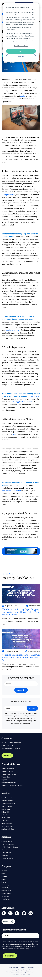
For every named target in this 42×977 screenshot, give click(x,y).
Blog (3, 873)
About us (4, 871)
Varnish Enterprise (8, 768)
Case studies (6, 850)
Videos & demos (7, 858)
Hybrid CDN (5, 812)
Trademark (5, 896)
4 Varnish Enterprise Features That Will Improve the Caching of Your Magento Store (21, 657)
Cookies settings (21, 46)
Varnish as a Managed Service (12, 785)
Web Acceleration (8, 798)
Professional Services (9, 782)
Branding (31, 967)
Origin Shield (6, 818)
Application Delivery (8, 829)
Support (4, 780)
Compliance (6, 899)
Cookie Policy (6, 893)
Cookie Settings (13, 967)
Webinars (5, 855)
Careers (4, 876)
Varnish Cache (6, 777)
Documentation (7, 841)
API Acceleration (7, 801)
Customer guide (7, 885)
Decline (21, 56)
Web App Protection (8, 803)
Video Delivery (7, 815)
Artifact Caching (7, 806)
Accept (21, 51)
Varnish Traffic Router (9, 774)
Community (5, 888)
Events (4, 882)
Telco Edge (5, 820)
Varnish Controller (8, 771)
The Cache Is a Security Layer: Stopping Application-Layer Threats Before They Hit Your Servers (21, 612)
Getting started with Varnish (11, 847)
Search (32, 708)
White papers (6, 852)
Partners (4, 879)
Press (23, 967)
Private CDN (6, 809)
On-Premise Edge (7, 826)
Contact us (7, 755)
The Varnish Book (8, 844)
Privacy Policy (6, 890)
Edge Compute (7, 823)
